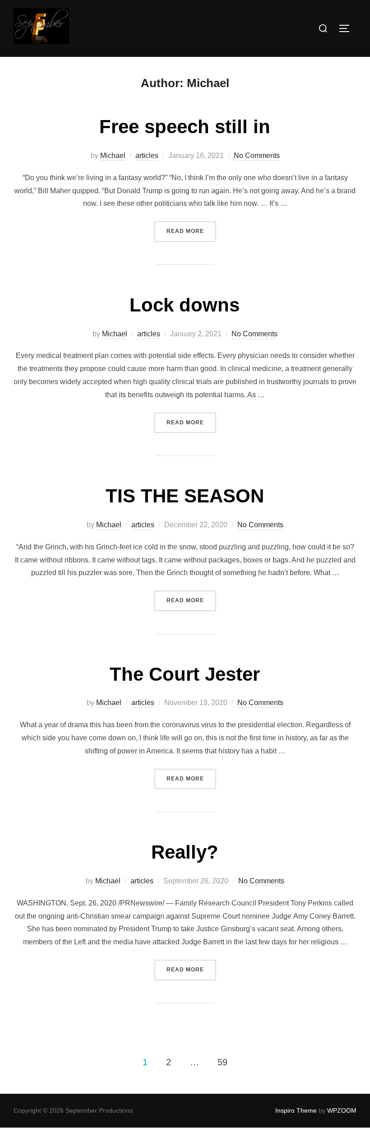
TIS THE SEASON (185, 495)
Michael (112, 155)
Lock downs (185, 305)
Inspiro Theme (296, 1110)
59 (222, 1062)
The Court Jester (185, 674)
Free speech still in (184, 126)
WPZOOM (341, 1110)
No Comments (257, 155)
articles (146, 155)
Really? (184, 852)
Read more (191, 231)
